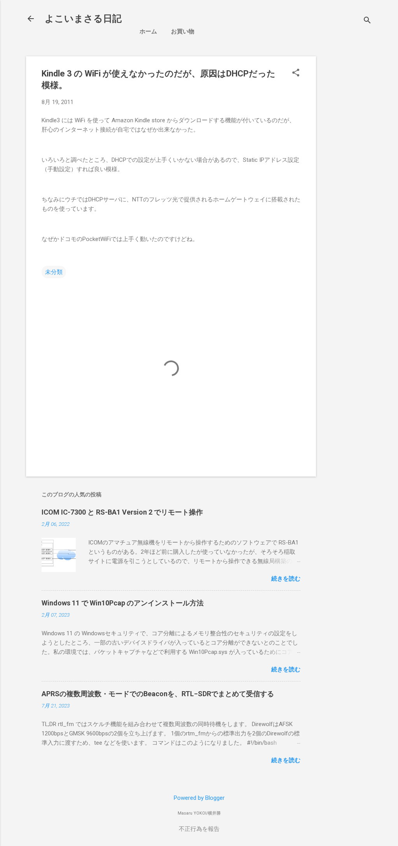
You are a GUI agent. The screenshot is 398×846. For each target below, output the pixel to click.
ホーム (148, 31)
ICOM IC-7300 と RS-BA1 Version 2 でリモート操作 (122, 512)
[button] (295, 73)
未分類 (54, 272)
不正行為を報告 (199, 828)
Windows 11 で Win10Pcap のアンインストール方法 (123, 603)
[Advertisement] (360, 172)
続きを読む (285, 578)
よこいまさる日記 (83, 18)
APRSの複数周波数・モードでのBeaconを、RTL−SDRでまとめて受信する (158, 694)
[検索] (367, 21)
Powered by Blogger (199, 797)
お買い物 (182, 31)
